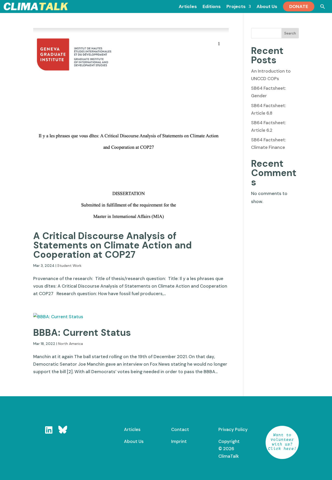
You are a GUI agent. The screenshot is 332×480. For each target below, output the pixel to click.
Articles (132, 429)
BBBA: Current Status (82, 332)
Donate (298, 6)
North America (70, 343)
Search (290, 33)
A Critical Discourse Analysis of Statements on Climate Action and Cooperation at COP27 (112, 245)
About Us (134, 441)
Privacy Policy (233, 429)
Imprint (179, 441)
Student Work (69, 265)
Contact (180, 429)
